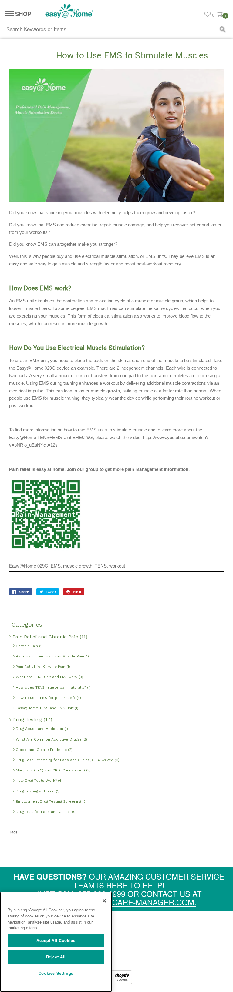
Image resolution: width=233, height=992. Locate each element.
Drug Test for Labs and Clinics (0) (46, 812)
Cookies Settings (56, 973)
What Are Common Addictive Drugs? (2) (51, 739)
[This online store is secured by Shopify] (116, 981)
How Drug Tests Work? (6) (39, 780)
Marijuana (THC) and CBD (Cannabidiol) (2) (53, 770)
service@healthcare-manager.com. (119, 902)
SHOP (22, 14)
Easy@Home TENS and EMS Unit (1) (46, 708)
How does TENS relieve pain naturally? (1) (53, 687)
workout (117, 566)
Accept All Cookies (56, 940)
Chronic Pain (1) (29, 646)
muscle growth (77, 566)
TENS (101, 566)
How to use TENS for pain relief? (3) (48, 698)
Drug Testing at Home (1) (37, 791)
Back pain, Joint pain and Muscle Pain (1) (52, 656)
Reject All (56, 957)
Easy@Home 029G (28, 566)
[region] (56, 942)
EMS (56, 566)
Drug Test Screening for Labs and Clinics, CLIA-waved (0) (67, 760)
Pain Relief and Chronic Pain (49, 637)
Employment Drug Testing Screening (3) (51, 801)
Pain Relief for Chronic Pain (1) (42, 666)
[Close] (104, 900)
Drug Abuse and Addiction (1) (41, 729)
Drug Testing (31, 719)
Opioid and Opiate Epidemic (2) (44, 749)
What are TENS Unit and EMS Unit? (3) (49, 677)
